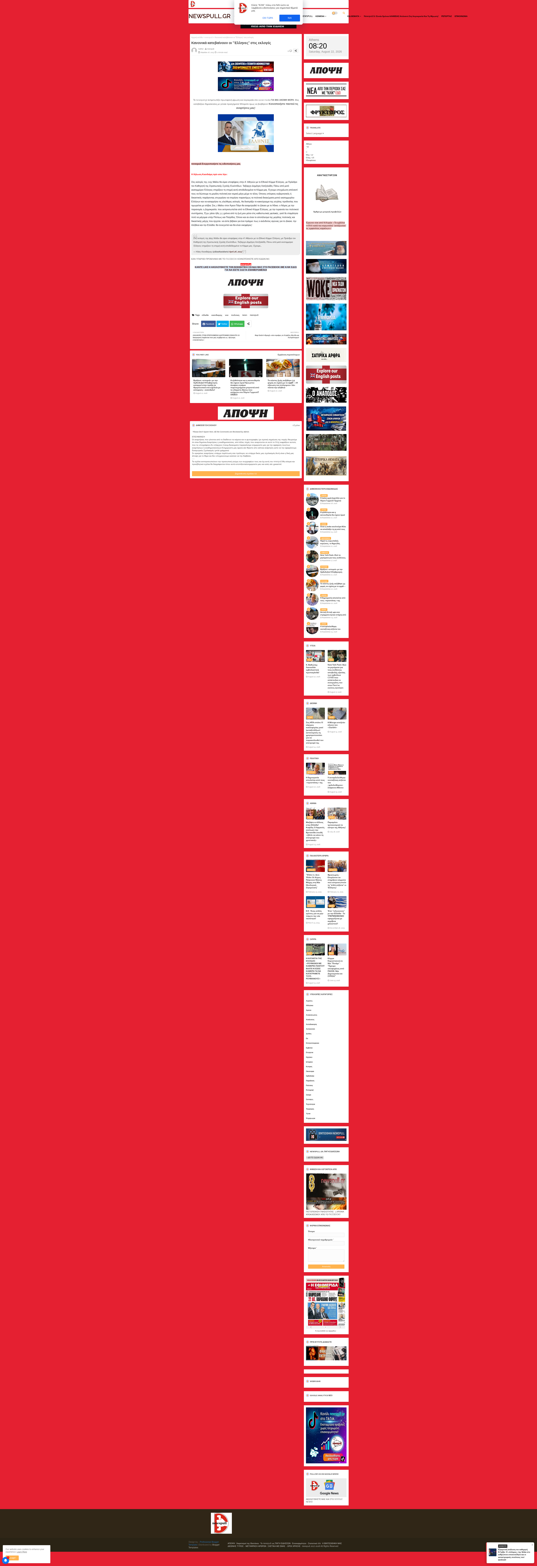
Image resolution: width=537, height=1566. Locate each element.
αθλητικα (309, 1005)
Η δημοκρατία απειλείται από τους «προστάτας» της (332, 599)
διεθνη (308, 1034)
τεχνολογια (310, 1104)
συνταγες (309, 1099)
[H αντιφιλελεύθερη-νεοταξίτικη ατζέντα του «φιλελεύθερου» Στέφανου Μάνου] (312, 628)
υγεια (308, 1114)
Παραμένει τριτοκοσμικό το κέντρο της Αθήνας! (337, 824)
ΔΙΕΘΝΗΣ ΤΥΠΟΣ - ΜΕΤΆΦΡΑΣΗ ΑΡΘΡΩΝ (247, 1546)
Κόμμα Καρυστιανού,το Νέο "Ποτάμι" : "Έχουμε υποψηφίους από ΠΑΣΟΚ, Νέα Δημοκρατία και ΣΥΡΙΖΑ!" (336, 967)
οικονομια (310, 1071)
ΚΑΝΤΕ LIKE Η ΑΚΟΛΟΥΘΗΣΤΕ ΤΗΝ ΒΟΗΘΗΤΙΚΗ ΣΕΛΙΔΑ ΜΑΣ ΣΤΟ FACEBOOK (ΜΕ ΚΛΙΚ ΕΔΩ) (246, 267)
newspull (209, 37)
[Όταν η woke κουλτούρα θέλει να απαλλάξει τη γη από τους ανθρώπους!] (312, 528)
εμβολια (309, 1048)
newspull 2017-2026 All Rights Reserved (320, 1546)
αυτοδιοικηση (311, 1024)
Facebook (210, 324)
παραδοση (310, 1081)
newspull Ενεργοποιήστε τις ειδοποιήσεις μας (216, 164)
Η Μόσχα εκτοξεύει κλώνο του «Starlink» (336, 725)
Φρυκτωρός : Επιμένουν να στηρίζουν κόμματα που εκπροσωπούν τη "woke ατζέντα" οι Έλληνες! (337, 881)
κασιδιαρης (216, 315)
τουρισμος (310, 1109)
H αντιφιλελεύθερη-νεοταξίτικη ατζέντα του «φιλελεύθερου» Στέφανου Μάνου (331, 630)
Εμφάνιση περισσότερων (289, 355)
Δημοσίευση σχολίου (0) (246, 473)
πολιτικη (235, 315)
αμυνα (308, 1010)
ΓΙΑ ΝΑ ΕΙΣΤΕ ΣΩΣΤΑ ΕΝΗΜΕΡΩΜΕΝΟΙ (246, 270)
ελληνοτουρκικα (312, 1043)
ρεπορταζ (310, 1090)
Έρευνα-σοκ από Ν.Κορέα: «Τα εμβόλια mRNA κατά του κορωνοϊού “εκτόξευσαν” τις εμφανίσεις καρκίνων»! (326, 225)
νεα (226, 315)
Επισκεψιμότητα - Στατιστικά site (306, 1543)
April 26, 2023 (235, 251)
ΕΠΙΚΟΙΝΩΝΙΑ (461, 16)
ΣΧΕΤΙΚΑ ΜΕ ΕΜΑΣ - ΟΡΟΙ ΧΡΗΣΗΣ (284, 1546)
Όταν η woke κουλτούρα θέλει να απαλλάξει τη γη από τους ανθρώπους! (333, 529)
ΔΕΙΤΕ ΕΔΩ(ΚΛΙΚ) (315, 1158)
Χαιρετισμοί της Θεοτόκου (247, 1543)
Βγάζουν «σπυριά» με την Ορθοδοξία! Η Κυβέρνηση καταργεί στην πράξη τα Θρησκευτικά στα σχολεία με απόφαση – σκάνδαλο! (206, 385)
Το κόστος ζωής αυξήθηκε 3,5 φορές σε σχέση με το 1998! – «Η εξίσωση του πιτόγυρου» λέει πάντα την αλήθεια (283, 384)
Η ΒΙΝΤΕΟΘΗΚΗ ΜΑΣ (332, 1543)
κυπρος (309, 1067)
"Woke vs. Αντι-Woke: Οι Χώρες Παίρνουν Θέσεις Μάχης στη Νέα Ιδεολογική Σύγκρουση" (314, 881)
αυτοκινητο (310, 1029)
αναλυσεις (310, 1020)
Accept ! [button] (12, 1558)
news (244, 315)
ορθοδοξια (310, 1076)
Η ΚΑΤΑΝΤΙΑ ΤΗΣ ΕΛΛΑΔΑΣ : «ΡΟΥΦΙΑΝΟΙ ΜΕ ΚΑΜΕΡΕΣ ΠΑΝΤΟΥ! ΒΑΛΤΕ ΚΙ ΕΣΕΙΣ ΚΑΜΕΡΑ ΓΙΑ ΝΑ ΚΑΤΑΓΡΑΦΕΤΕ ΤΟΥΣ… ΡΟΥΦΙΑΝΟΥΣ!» (315, 968)
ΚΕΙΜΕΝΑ (319, 16)
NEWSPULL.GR (210, 16)
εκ (307, 1038)
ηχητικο (309, 1057)
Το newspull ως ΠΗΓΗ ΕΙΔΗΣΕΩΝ (275, 1543)
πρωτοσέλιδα (321, 1331)
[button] (344, 13)
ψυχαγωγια (310, 1118)
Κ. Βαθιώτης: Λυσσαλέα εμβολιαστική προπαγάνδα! (312, 669)
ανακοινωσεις (311, 1015)
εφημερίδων (332, 1331)
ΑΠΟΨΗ (231, 1543)
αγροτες (309, 1001)
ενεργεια (309, 1052)
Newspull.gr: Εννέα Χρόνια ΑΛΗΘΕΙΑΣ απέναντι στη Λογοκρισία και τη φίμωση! (401, 16)
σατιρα (308, 1095)
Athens (314, 40)
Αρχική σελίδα (197, 37)
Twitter (224, 324)
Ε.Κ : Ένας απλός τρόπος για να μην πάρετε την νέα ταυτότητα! (314, 915)
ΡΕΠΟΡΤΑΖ (446, 16)
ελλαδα (205, 315)
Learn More (22, 1552)
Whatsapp (238, 324)
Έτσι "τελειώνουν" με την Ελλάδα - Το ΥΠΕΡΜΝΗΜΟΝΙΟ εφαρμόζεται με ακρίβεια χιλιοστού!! (336, 917)
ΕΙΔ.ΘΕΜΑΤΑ (353, 16)
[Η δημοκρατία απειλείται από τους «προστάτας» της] (312, 599)
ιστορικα (309, 1062)
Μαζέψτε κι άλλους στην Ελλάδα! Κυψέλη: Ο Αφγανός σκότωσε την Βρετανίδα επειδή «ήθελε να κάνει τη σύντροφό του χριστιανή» (315, 831)
